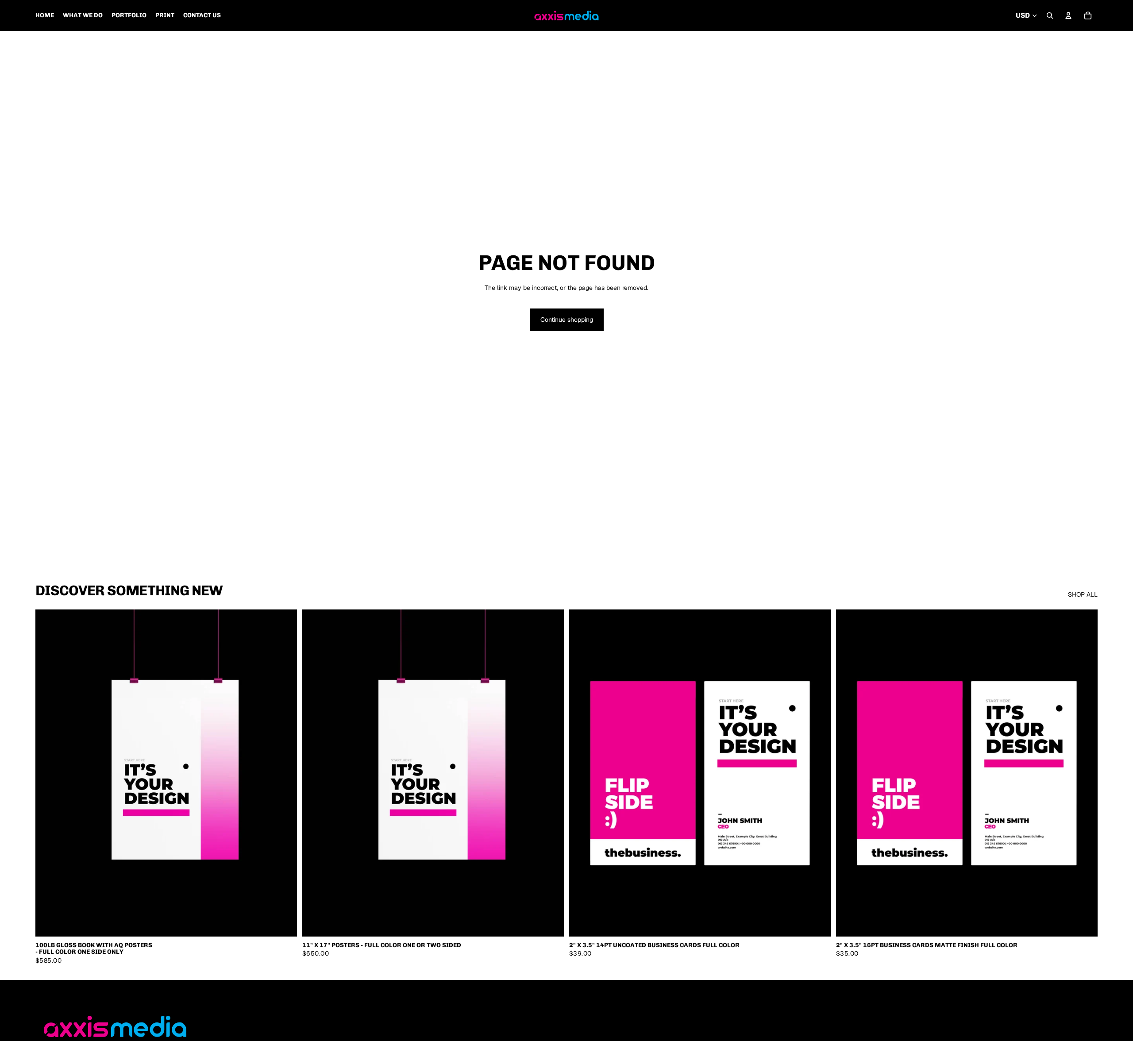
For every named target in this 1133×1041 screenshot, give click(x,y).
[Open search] (1050, 15)
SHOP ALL (1083, 594)
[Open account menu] (1068, 15)
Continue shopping (566, 320)
